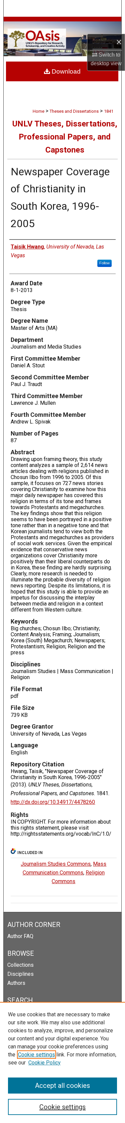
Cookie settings (36, 1054)
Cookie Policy (44, 1062)
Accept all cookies (62, 1086)
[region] (62, 1062)
